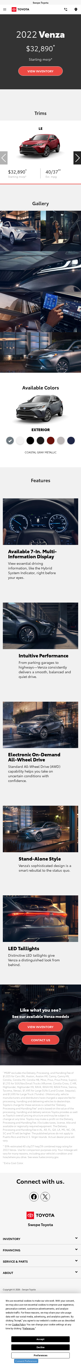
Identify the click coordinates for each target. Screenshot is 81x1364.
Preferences (40, 1355)
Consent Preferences (26, 1360)
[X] (45, 1196)
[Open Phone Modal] (66, 9)
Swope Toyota (29, 1289)
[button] (77, 157)
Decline (40, 1347)
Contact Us (40, 1040)
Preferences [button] (29, 1328)
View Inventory (40, 71)
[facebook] (34, 1196)
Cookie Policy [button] (18, 1324)
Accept (40, 1339)
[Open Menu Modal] (4, 9)
